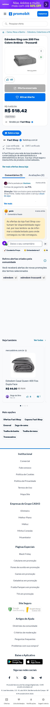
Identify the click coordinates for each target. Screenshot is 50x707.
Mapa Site (25, 494)
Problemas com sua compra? (25, 645)
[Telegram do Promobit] (40, 678)
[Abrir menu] (5, 14)
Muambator (25, 537)
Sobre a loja (13, 133)
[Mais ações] (41, 51)
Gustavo (26, 183)
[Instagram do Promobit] (25, 678)
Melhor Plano (25, 517)
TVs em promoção (25, 593)
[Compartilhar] (41, 57)
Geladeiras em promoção (25, 580)
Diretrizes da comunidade (25, 625)
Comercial (25, 461)
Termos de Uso (25, 487)
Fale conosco (25, 467)
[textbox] (25, 244)
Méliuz (25, 524)
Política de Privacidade (25, 481)
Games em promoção (25, 573)
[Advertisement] (25, 309)
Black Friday (25, 554)
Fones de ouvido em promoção (25, 567)
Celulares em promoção (25, 560)
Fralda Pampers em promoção (25, 587)
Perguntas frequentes (25, 639)
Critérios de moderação (25, 632)
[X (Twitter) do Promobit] (17, 678)
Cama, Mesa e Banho (16, 32)
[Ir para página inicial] (4, 32)
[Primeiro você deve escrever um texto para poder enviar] (45, 244)
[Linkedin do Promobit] (33, 678)
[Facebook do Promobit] (9, 678)
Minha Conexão (25, 530)
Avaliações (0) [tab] (36, 175)
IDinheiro (25, 510)
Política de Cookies (25, 474)
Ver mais (8, 204)
